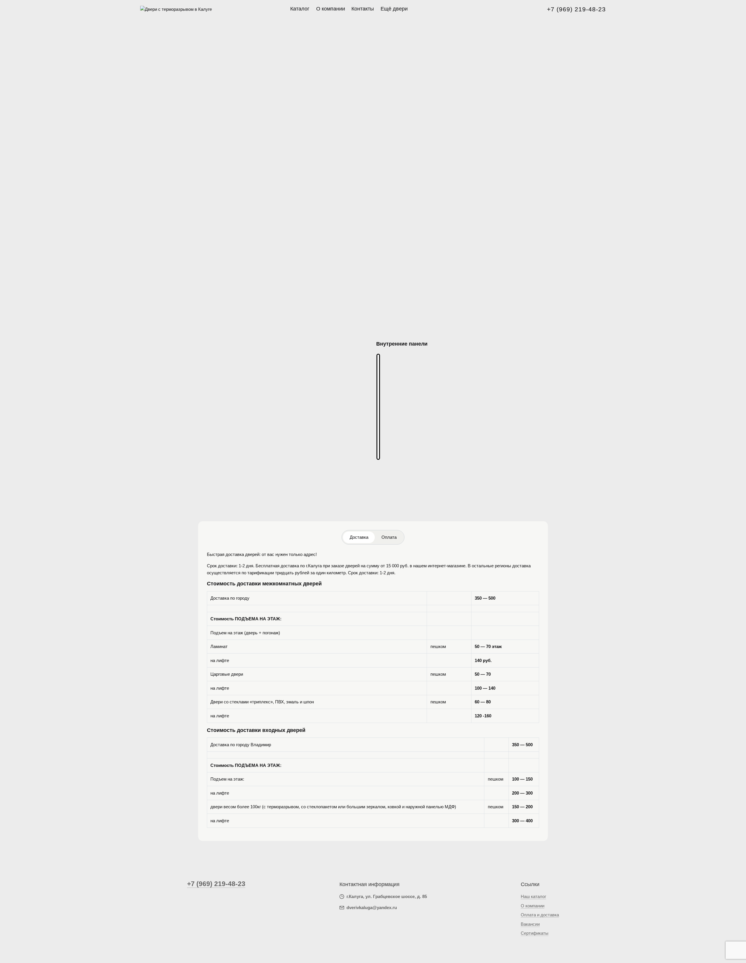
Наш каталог (533, 896)
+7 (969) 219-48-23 (576, 9)
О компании (330, 9)
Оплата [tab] (389, 537)
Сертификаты (534, 933)
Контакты (362, 9)
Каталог (299, 9)
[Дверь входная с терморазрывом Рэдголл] (378, 407)
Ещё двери (394, 9)
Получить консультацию (404, 503)
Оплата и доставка (540, 914)
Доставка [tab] (359, 537)
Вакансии (530, 924)
